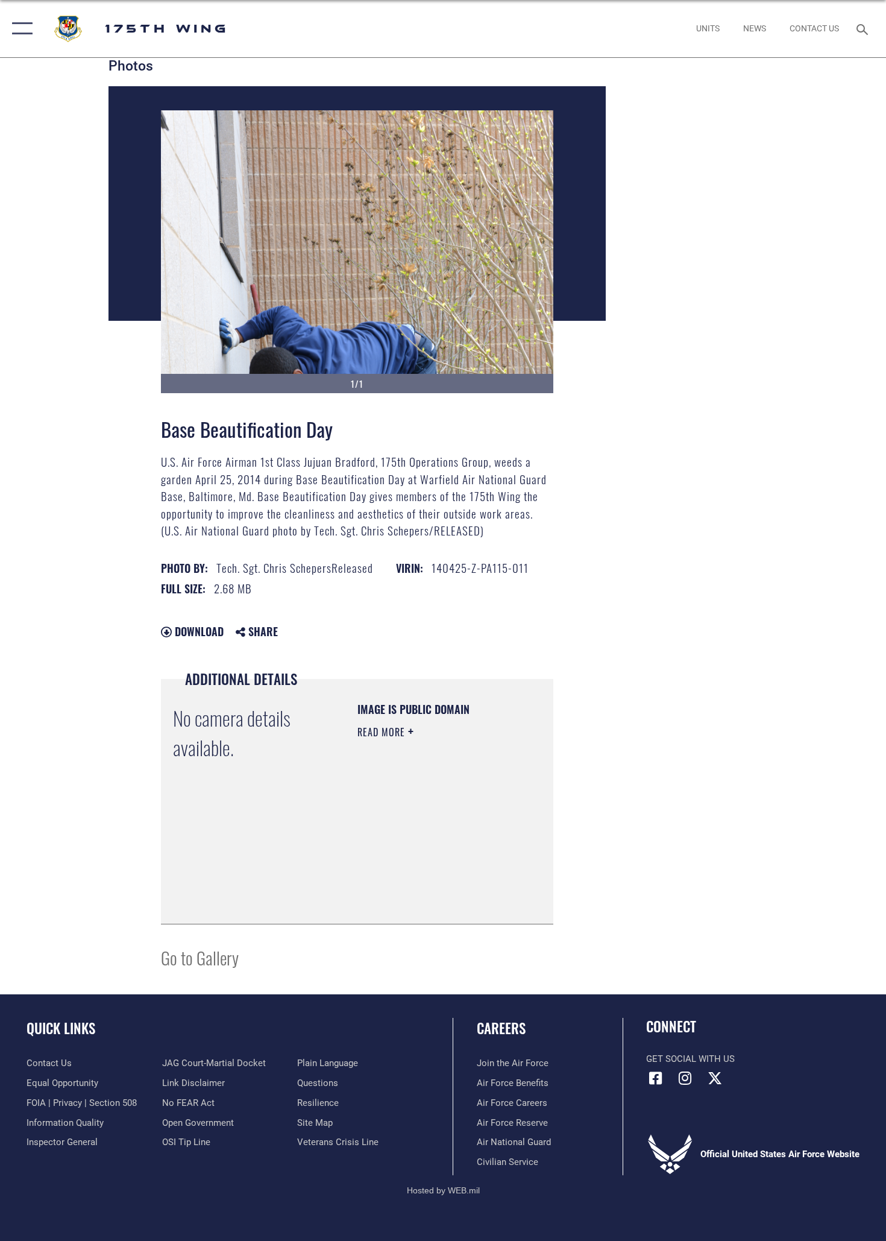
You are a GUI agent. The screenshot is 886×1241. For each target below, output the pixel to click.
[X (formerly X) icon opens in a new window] (715, 1078)
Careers (501, 1028)
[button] (19, 28)
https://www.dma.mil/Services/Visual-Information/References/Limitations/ (430, 885)
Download (198, 631)
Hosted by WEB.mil (443, 1190)
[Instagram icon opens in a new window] (685, 1078)
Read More (382, 732)
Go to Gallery (200, 957)
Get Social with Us (690, 1058)
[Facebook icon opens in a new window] (655, 1078)
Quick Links (61, 1028)
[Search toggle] (864, 28)
